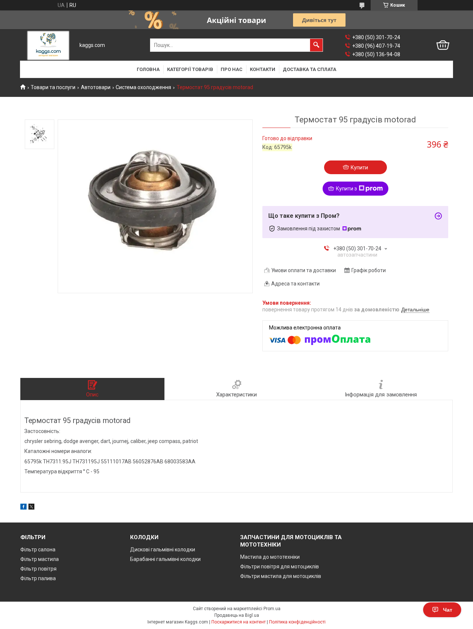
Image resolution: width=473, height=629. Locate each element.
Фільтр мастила (39, 559)
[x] (31, 508)
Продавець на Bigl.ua (236, 615)
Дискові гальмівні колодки (162, 549)
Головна (148, 69)
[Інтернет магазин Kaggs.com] (48, 45)
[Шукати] (316, 45)
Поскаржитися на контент (238, 622)
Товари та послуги (53, 87)
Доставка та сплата (309, 69)
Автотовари (95, 87)
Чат (447, 610)
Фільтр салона (37, 549)
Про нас (231, 69)
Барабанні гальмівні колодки (165, 559)
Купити (359, 167)
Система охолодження (143, 87)
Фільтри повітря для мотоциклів (279, 566)
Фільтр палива (38, 578)
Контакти (262, 69)
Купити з (346, 189)
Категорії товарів (190, 69)
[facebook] (23, 508)
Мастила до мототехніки (270, 557)
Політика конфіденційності (297, 622)
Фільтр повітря (38, 569)
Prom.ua (271, 608)
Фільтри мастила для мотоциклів (280, 576)
